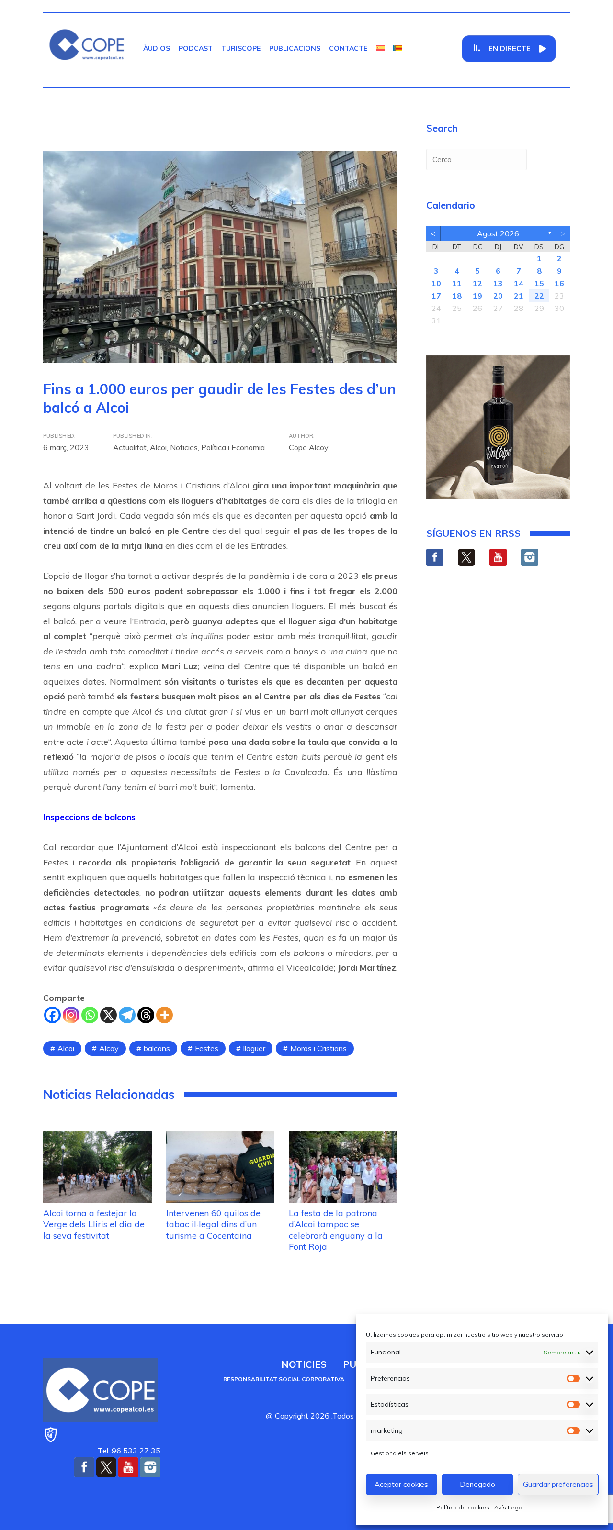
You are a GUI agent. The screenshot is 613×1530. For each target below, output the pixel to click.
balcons (157, 1048)
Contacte (348, 48)
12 (477, 283)
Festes (206, 1048)
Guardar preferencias (558, 1484)
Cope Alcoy (309, 447)
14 (518, 283)
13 (498, 283)
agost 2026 (498, 233)
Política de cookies (462, 1507)
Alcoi (158, 447)
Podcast (196, 48)
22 (539, 295)
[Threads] (145, 1015)
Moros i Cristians (318, 1048)
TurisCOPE (241, 48)
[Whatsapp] (89, 1015)
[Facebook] (52, 1015)
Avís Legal (509, 1507)
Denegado (477, 1484)
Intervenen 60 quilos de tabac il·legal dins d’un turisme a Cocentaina (213, 1224)
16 (559, 283)
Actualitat (130, 447)
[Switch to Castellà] (380, 48)
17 (436, 295)
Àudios (156, 48)
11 (457, 283)
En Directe (509, 48)
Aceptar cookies (401, 1484)
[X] (108, 1015)
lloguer (254, 1048)
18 (457, 295)
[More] (164, 1015)
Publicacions (294, 48)
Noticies (184, 447)
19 (477, 295)
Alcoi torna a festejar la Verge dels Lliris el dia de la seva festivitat (94, 1224)
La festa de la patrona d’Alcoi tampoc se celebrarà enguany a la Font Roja (336, 1230)
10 (436, 283)
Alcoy (109, 1048)
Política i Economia (233, 447)
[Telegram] (127, 1015)
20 (498, 295)
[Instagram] (71, 1015)
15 (539, 283)
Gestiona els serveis (400, 1453)
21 (518, 295)
